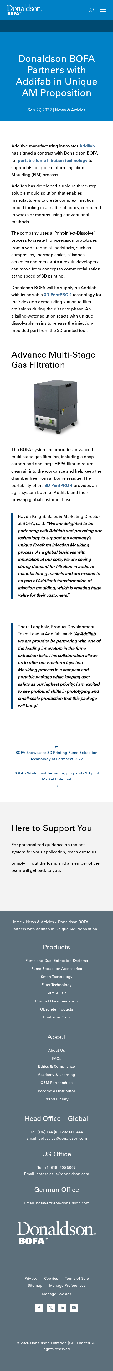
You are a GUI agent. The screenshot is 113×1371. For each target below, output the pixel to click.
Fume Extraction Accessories (56, 968)
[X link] (51, 1308)
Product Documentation (56, 1001)
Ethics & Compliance (56, 1066)
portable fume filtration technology (53, 160)
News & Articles (70, 109)
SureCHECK (57, 993)
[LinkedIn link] (62, 1308)
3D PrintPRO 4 (58, 294)
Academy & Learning (56, 1074)
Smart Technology (57, 976)
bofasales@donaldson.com (62, 1138)
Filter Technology (57, 984)
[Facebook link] (39, 1308)
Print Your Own (56, 1017)
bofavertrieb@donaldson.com (62, 1203)
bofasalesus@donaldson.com (62, 1173)
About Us (56, 1050)
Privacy (30, 1278)
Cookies (51, 1278)
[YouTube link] (74, 1308)
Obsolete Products (56, 1009)
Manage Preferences (67, 1285)
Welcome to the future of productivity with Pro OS (59, 25)
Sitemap (35, 1285)
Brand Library (57, 1099)
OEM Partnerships (56, 1082)
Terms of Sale (77, 1278)
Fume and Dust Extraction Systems (56, 960)
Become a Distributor (56, 1090)
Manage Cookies (56, 1293)
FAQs (56, 1058)
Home (16, 921)
